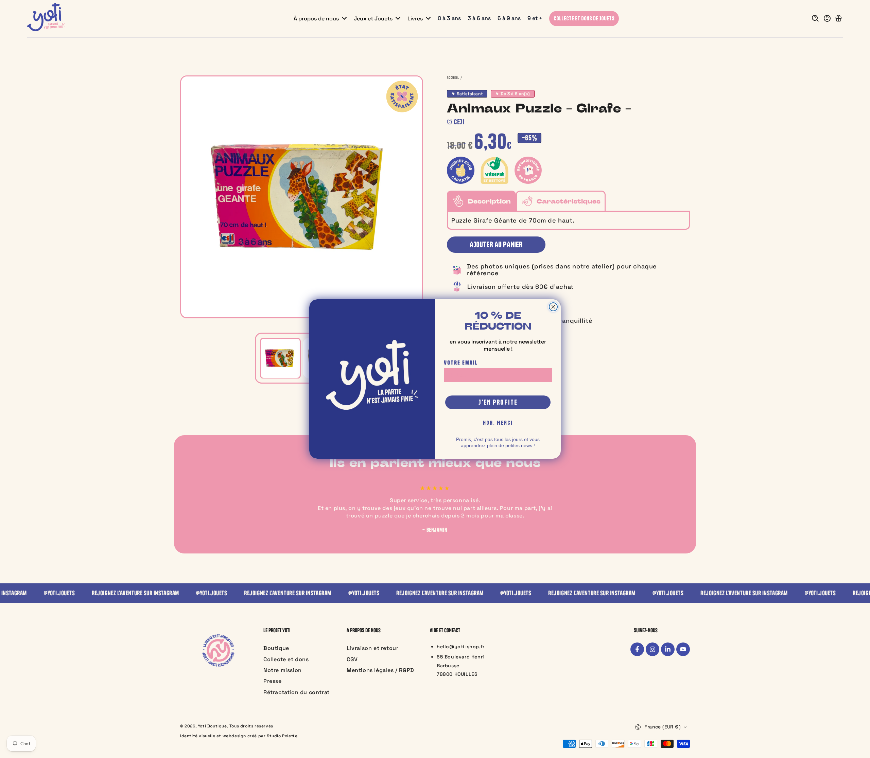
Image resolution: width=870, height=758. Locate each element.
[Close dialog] (553, 307)
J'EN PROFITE (498, 402)
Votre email (461, 362)
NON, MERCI (498, 422)
